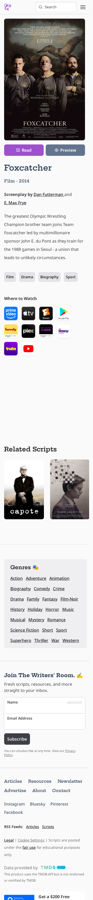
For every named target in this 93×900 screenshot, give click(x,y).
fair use (29, 847)
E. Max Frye (15, 203)
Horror (52, 609)
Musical (17, 620)
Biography (49, 276)
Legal (9, 840)
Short (47, 630)
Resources (39, 781)
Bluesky (37, 804)
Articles (13, 781)
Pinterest (59, 804)
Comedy (42, 588)
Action (16, 578)
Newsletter (70, 781)
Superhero (20, 640)
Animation (59, 578)
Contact (61, 790)
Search (51, 6)
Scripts (48, 826)
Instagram (14, 804)
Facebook (13, 812)
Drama (27, 276)
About (39, 790)
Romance (56, 620)
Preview (68, 150)
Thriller (41, 640)
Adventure (36, 578)
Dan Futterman (49, 194)
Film (10, 276)
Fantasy (49, 599)
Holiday (35, 609)
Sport (71, 276)
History (17, 609)
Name (44, 702)
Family (33, 599)
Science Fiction (24, 630)
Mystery (36, 620)
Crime (59, 588)
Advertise (15, 790)
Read (27, 150)
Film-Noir (69, 599)
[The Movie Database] (52, 867)
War (55, 640)
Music (68, 609)
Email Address (19, 718)
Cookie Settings (31, 840)
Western (71, 640)
